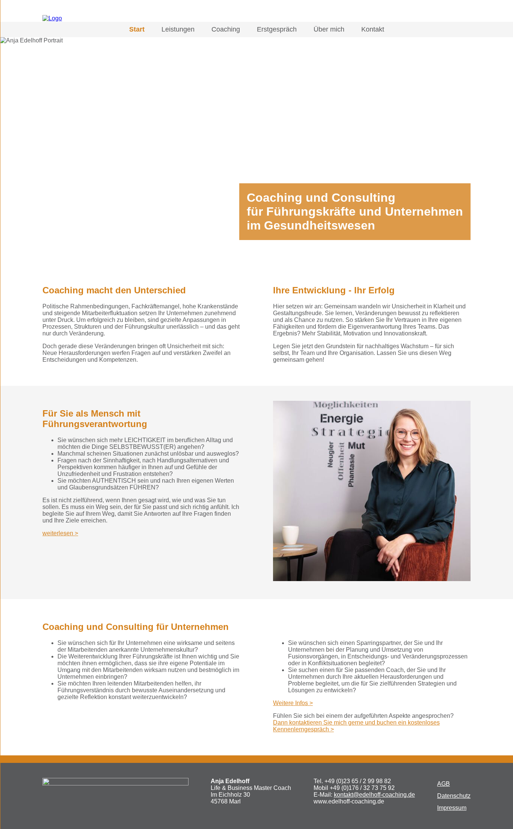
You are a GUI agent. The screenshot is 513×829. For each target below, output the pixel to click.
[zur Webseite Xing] (449, 14)
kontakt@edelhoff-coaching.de (374, 794)
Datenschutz (454, 796)
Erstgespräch (277, 29)
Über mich (329, 29)
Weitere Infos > (293, 703)
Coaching (225, 29)
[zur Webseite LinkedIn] (464, 14)
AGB (443, 784)
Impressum (451, 808)
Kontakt (372, 29)
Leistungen (178, 29)
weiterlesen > (60, 533)
